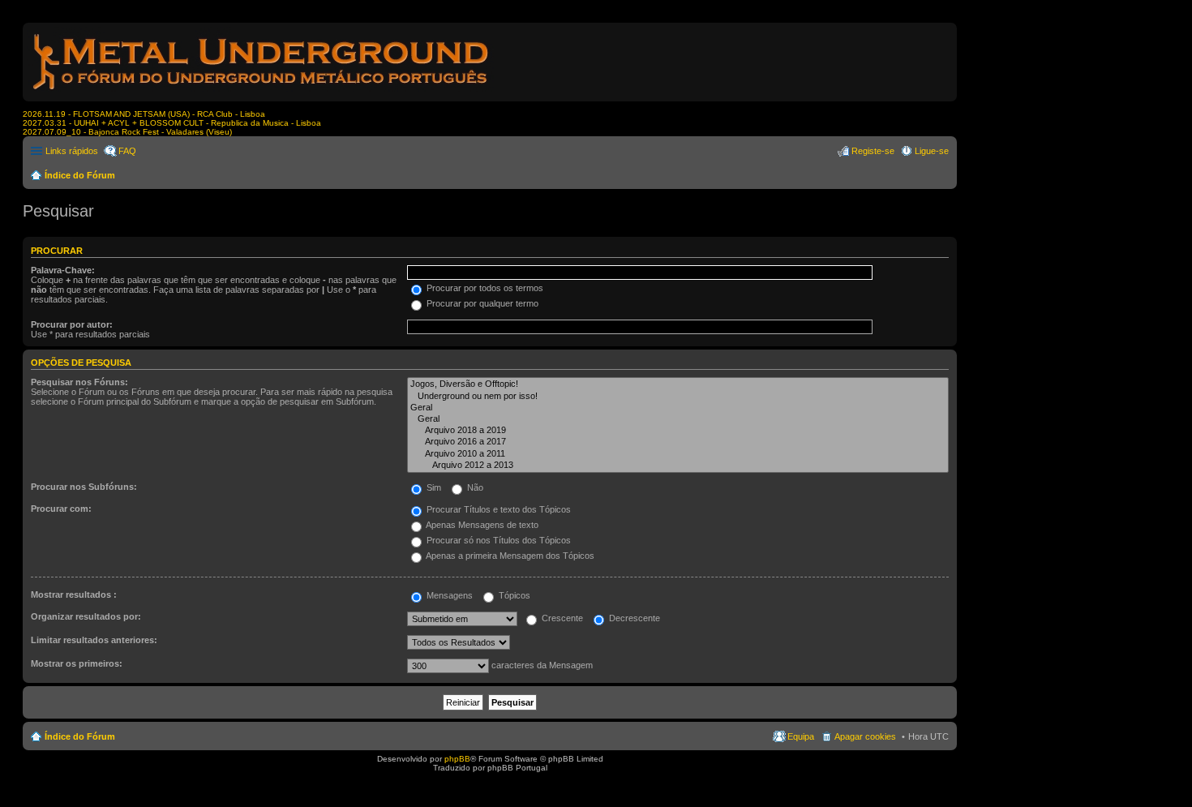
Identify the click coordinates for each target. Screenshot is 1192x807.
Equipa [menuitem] (800, 736)
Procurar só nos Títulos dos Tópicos (497, 540)
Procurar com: (61, 508)
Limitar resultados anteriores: (94, 640)
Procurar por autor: (72, 324)
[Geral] (678, 408)
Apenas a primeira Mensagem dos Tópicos (509, 555)
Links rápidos (71, 151)
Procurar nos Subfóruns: (84, 486)
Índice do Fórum (80, 175)
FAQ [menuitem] (127, 151)
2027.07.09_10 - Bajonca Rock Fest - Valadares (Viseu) (127, 131)
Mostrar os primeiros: (76, 663)
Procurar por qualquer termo (481, 303)
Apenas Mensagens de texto (481, 525)
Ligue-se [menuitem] (932, 151)
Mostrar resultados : (74, 594)
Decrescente (633, 618)
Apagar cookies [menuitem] (865, 736)
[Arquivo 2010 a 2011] (678, 454)
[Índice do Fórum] (262, 92)
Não (474, 487)
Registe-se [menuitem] (872, 151)
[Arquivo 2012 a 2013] (678, 465)
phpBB (457, 758)
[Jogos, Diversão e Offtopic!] (678, 384)
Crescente (561, 618)
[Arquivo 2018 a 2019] (678, 430)
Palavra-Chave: (63, 270)
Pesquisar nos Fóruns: (79, 382)
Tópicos (513, 595)
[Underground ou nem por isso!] (678, 396)
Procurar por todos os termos (483, 288)
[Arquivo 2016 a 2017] (678, 442)
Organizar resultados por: (86, 616)
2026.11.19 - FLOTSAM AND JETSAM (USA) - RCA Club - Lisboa (144, 113)
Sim (432, 487)
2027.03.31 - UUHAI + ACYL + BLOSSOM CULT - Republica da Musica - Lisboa (172, 122)
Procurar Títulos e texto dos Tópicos (497, 509)
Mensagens (448, 595)
